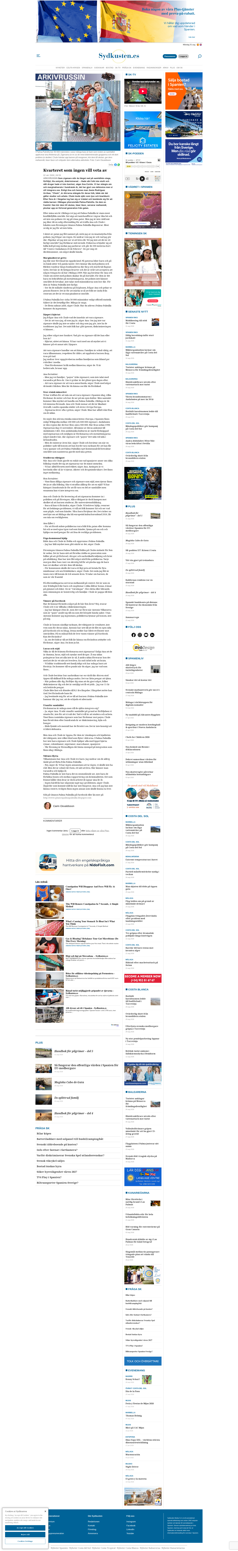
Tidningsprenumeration (53, 1533)
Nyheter (60, 68)
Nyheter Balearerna (150, 1548)
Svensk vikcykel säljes (51, 1161)
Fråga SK (126, 68)
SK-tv (117, 68)
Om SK (180, 68)
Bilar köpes (44, 1133)
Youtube (130, 1533)
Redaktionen (93, 1521)
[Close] (45, 1511)
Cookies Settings (25, 1541)
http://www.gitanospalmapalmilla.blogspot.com (67, 797)
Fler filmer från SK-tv (135, 106)
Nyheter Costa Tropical (103, 1548)
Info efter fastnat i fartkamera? (57, 1150)
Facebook (130, 1525)
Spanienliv (87, 68)
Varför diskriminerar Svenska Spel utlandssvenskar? (70, 1155)
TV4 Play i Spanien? (49, 1177)
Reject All (25, 1534)
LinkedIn (130, 1529)
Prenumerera (169, 56)
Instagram (131, 1521)
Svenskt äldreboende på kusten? (57, 1144)
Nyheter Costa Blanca (127, 1548)
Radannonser (154, 68)
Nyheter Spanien (59, 1548)
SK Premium (49, 1521)
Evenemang (139, 68)
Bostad (109, 68)
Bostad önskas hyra (49, 1166)
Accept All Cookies (25, 1528)
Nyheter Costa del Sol (80, 1548)
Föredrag (92, 1529)
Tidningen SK (137, 233)
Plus (172, 68)
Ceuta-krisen (73, 68)
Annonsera (93, 1533)
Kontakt (91, 1525)
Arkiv (165, 68)
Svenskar (99, 68)
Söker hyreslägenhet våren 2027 (57, 1172)
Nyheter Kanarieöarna (173, 1548)
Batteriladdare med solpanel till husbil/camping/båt (70, 1139)
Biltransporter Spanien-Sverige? (57, 1183)
